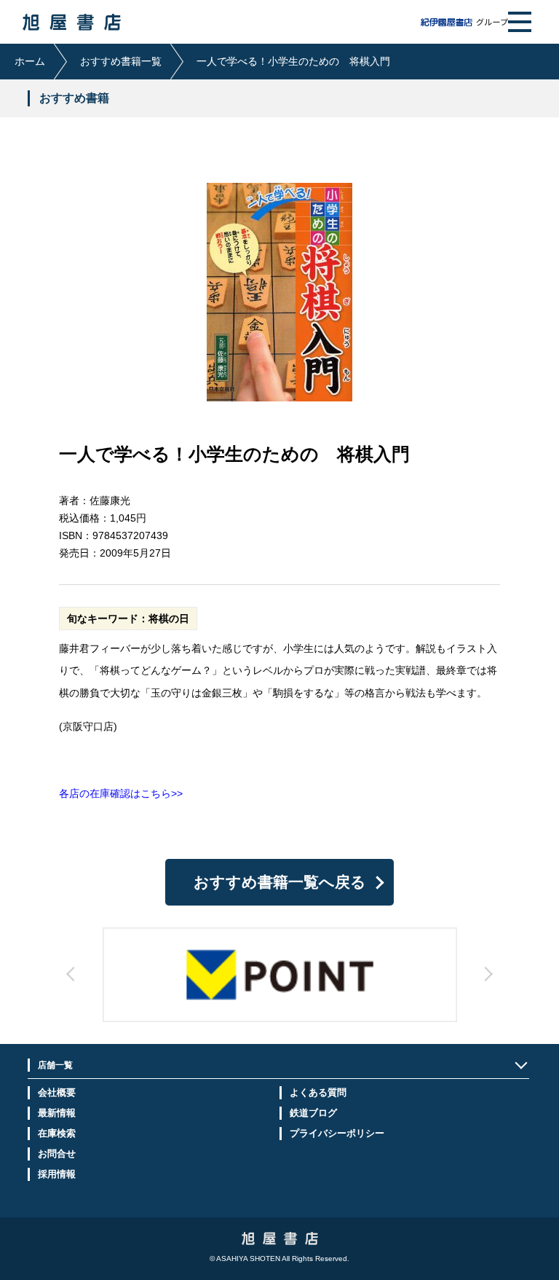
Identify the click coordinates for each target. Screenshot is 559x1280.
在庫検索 (57, 1133)
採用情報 (57, 1174)
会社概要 (57, 1092)
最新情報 (57, 1112)
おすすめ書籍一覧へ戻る (280, 881)
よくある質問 (318, 1092)
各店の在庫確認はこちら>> (121, 793)
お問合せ (57, 1153)
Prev (195, 987)
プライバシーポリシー (337, 1133)
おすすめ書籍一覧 (121, 61)
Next (364, 987)
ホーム (30, 61)
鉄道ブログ (313, 1112)
